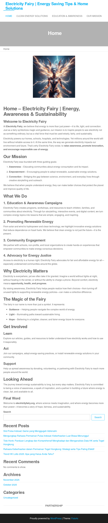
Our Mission (94, 16)
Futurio (74, 518)
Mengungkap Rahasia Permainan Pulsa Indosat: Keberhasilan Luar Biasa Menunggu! (46, 435)
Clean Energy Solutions (32, 16)
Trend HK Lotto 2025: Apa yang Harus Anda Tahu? (28, 454)
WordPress (55, 518)
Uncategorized (10, 497)
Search (7, 411)
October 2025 (10, 484)
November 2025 (11, 479)
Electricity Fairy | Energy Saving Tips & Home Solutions (46, 6)
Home (8, 16)
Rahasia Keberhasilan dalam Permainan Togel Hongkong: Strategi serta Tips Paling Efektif (48, 449)
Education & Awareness (67, 16)
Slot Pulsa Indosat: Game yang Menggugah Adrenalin (30, 431)
